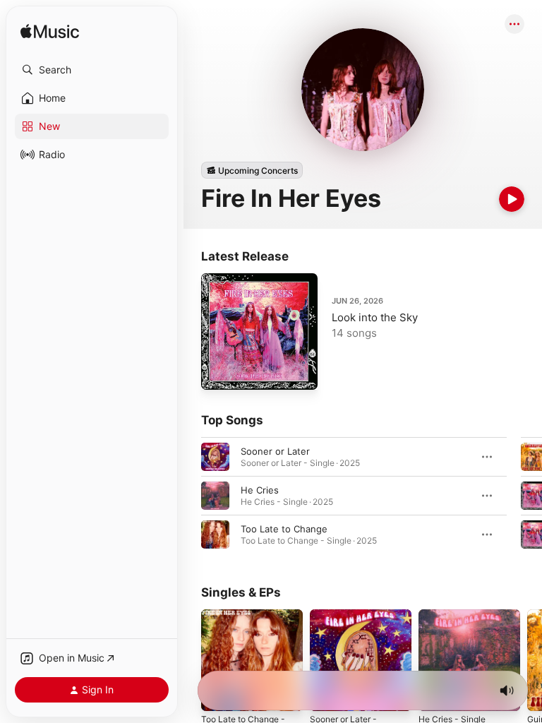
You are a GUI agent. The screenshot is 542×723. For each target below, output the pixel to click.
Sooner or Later (275, 451)
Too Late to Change (284, 528)
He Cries (260, 490)
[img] (49, 32)
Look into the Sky (375, 317)
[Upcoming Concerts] (252, 170)
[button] (92, 70)
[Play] (511, 199)
